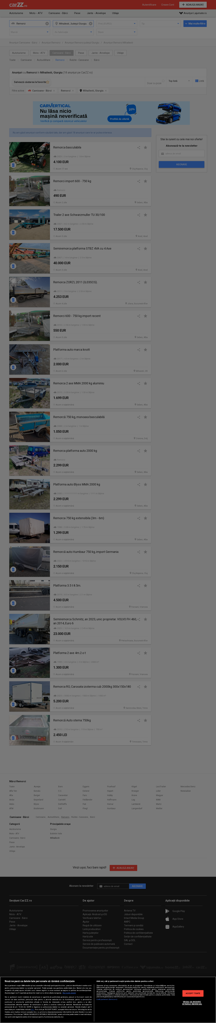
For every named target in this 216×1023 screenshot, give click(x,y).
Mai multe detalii (69, 993)
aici (32, 1009)
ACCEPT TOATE (193, 993)
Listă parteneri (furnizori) (107, 999)
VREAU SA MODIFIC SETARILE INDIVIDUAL (192, 1002)
